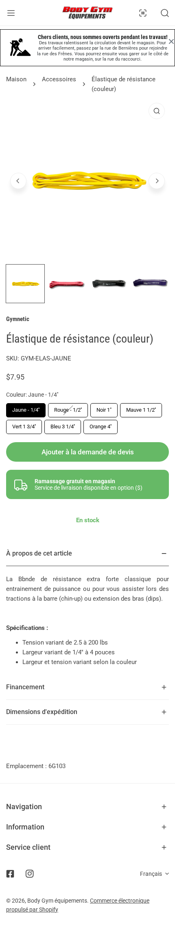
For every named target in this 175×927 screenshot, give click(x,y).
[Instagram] (29, 874)
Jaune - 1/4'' (25, 410)
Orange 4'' (101, 426)
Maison (16, 79)
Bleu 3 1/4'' (62, 426)
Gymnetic (17, 319)
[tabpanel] (87, 608)
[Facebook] (10, 874)
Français (151, 874)
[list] (87, 180)
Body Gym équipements (57, 900)
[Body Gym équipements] (87, 12)
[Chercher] (165, 13)
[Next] (157, 181)
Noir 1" (104, 410)
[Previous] (18, 181)
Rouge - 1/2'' (68, 410)
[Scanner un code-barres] (142, 13)
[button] (87, 807)
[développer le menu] (11, 12)
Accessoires (59, 79)
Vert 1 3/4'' (24, 426)
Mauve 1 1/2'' (141, 410)
